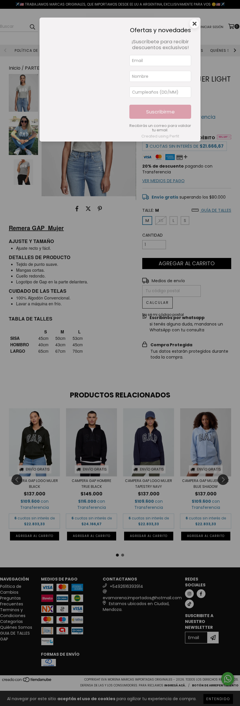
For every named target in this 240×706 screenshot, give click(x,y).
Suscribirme (160, 111)
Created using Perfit (160, 136)
